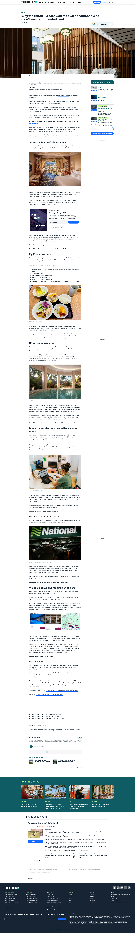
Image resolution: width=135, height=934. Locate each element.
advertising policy (64, 83)
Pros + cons (30, 860)
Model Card (113, 904)
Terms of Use (54, 226)
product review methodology (75, 83)
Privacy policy (114, 896)
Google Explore (50, 896)
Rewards (31, 107)
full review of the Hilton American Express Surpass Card (62, 690)
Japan (70, 896)
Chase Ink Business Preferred (10, 904)
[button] (51, 853)
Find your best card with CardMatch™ (102, 133)
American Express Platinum (10, 898)
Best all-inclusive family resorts (54, 902)
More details (37, 860)
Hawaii (70, 894)
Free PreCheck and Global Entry (53, 907)
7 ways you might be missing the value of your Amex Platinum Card (78, 806)
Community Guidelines (49, 740)
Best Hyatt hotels (50, 904)
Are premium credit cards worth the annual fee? (100, 805)
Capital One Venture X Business (11, 902)
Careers (91, 898)
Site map (92, 902)
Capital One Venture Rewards (10, 894)
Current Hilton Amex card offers (43, 656)
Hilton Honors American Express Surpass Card (49, 694)
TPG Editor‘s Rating (32, 826)
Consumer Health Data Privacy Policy (119, 902)
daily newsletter (34, 123)
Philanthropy (92, 896)
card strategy (33, 677)
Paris (70, 900)
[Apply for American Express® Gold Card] (35, 833)
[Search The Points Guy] (113, 2)
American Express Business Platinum (12, 906)
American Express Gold (9, 900)
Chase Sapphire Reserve (9, 896)
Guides (23, 12)
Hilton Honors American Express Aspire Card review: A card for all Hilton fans (55, 806)
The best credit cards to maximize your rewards (29, 805)
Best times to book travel (52, 898)
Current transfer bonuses (31, 896)
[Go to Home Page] (29, 2)
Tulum (70, 902)
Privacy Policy (75, 226)
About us (92, 894)
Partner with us (93, 907)
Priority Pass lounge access (32, 900)
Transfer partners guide (31, 894)
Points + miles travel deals (31, 898)
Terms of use (114, 898)
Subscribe (97, 2)
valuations (42, 495)
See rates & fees (93, 93)
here (59, 714)
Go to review (52, 826)
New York (70, 898)
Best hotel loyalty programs (32, 904)
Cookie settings (114, 900)
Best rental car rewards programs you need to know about (51, 582)
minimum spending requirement (47, 603)
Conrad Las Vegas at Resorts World (55, 419)
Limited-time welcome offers (10, 907)
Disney (70, 906)
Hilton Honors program (35, 640)
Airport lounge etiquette (52, 906)
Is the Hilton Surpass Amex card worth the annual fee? (50, 249)
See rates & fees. (39, 845)
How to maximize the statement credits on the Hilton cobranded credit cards (56, 423)
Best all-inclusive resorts (52, 900)
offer (54, 593)
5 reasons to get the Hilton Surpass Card (46, 511)
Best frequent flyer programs (32, 902)
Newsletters (92, 904)
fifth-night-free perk (57, 328)
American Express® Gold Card (63, 435)
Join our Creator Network (95, 906)
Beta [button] (79, 738)
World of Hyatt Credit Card (48, 239)
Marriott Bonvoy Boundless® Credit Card (64, 237)
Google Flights (50, 894)
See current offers (102, 129)
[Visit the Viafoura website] (79, 767)
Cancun (70, 904)
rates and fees (64, 194)
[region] (55, 756)
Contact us (92, 900)
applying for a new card (65, 681)
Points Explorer (39, 607)
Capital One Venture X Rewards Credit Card (54, 439)
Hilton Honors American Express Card (62, 146)
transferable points (63, 95)
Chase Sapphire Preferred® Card (46, 437)
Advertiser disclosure (106, 2)
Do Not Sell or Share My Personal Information (120, 894)
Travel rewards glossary (52, 909)
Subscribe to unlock (73, 222)
